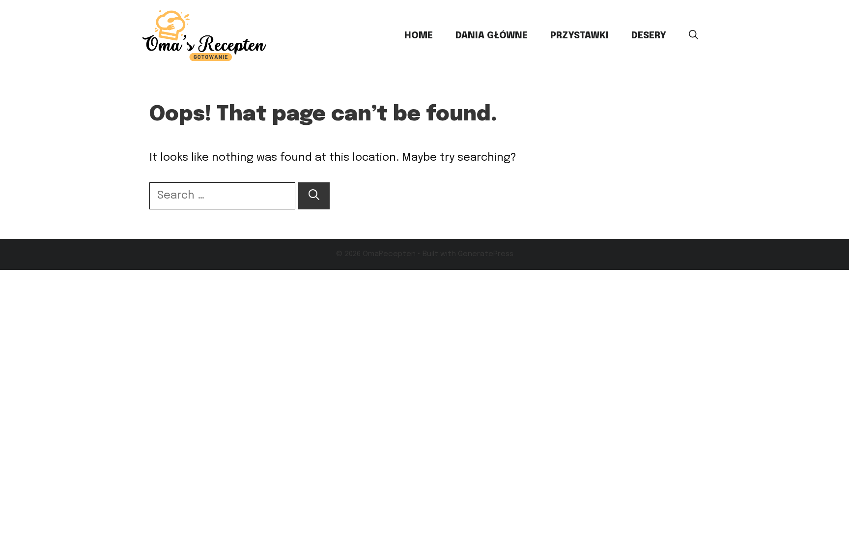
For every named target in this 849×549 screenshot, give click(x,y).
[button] (693, 36)
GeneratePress (485, 254)
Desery (648, 35)
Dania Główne (491, 35)
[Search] (314, 195)
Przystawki (579, 35)
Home (418, 35)
